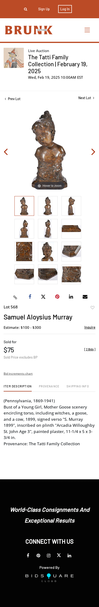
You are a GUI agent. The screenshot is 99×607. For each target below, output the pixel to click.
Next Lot (85, 98)
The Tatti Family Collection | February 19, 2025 (57, 64)
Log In (65, 9)
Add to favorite (92, 307)
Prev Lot (13, 99)
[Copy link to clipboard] (15, 297)
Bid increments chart (18, 374)
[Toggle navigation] (87, 30)
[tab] (18, 388)
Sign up (44, 9)
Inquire (89, 327)
